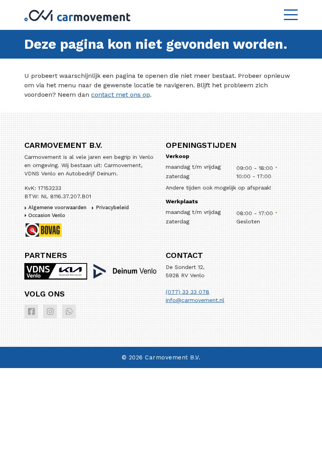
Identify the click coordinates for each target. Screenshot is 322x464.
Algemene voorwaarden (57, 207)
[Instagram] (50, 312)
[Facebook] (31, 312)
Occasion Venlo (46, 215)
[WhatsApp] (69, 312)
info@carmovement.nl (195, 300)
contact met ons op (120, 94)
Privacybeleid (112, 207)
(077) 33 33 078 (187, 292)
